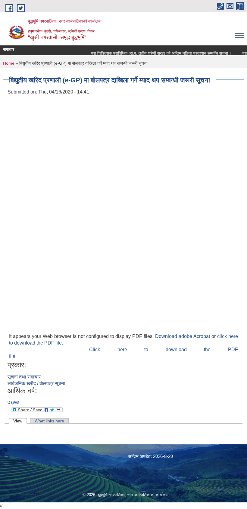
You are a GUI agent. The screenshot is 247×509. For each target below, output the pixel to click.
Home (8, 63)
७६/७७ (14, 402)
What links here (49, 421)
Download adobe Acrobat (183, 336)
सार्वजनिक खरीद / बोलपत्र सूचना (36, 383)
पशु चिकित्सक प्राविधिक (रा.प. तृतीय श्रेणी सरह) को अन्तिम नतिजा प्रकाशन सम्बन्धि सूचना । (157, 53)
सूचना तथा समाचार (24, 376)
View (20, 421)
